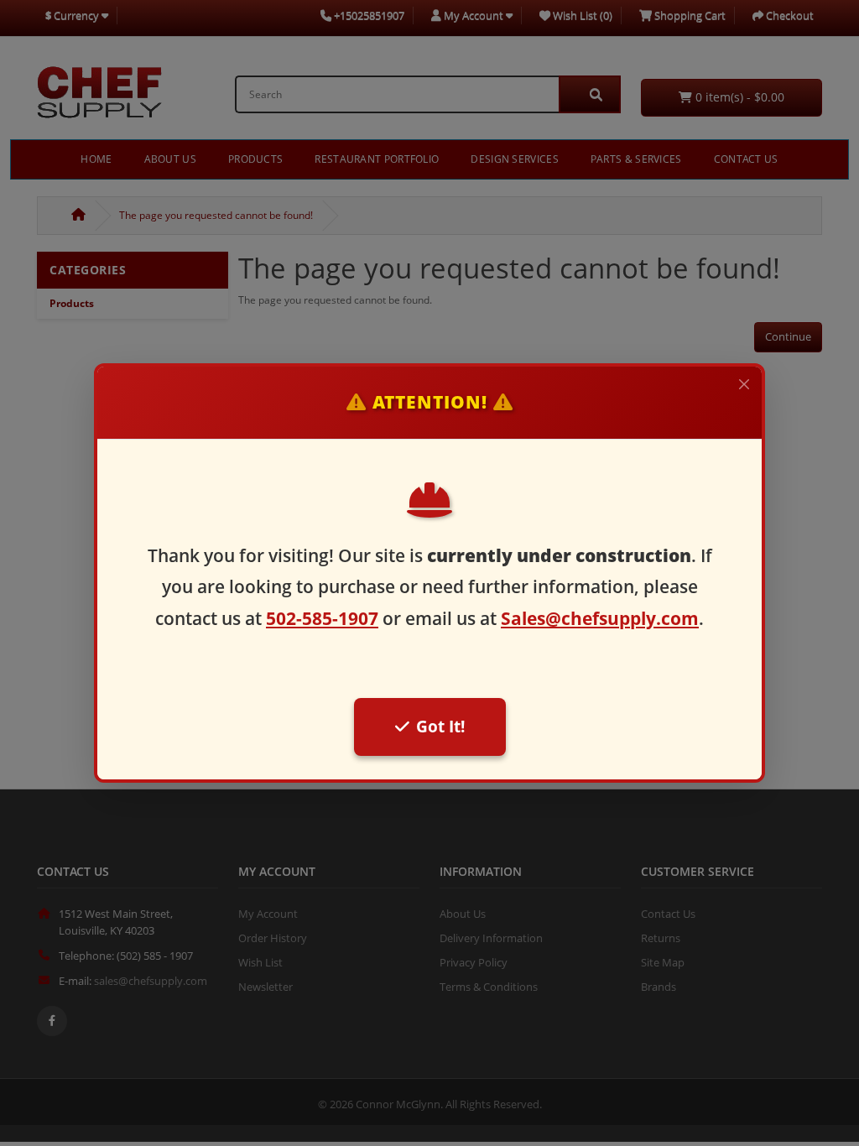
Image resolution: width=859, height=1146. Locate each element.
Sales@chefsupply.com (600, 618)
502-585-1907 (322, 618)
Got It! (440, 726)
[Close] (744, 384)
